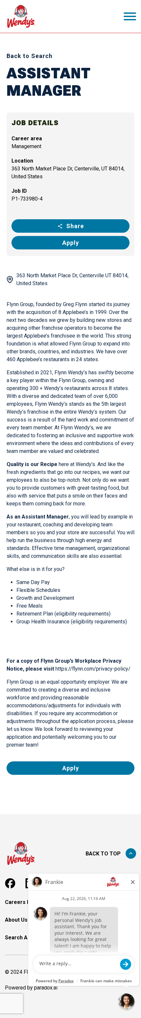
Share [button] (75, 226)
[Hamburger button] (130, 16)
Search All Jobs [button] (24, 937)
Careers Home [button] (23, 902)
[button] (10, 883)
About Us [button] (16, 920)
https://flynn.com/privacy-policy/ (93, 669)
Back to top (103, 854)
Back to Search (29, 55)
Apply (70, 242)
